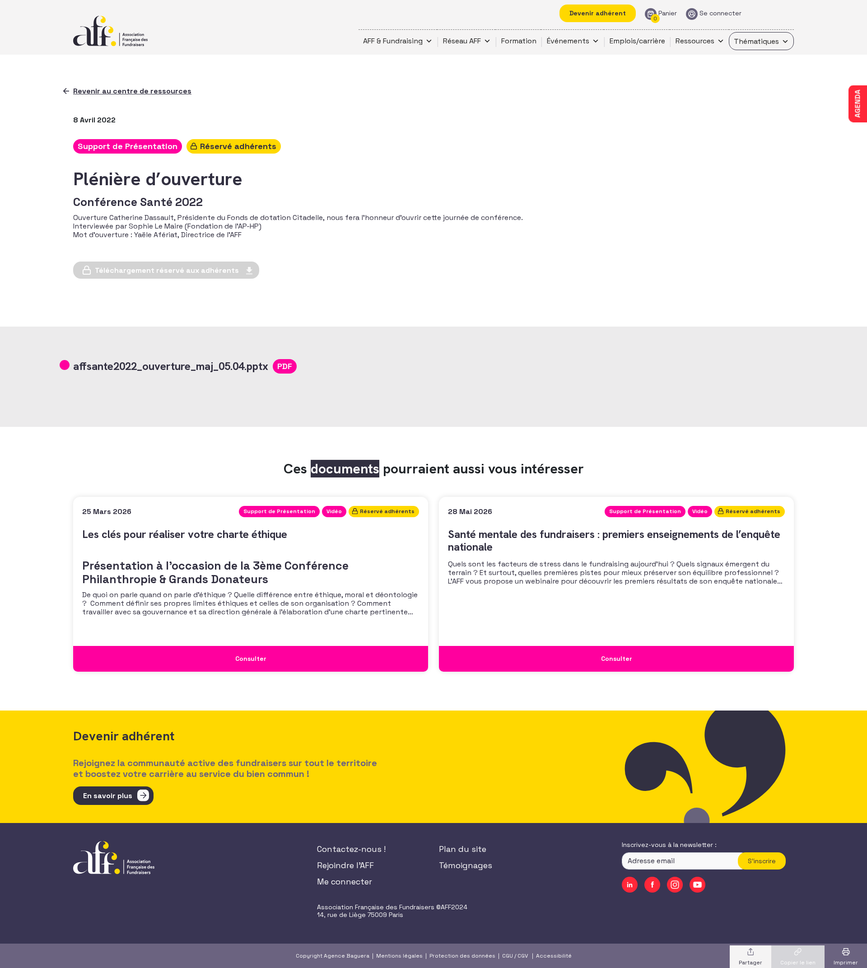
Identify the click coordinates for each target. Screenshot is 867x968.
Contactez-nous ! (351, 849)
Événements (568, 41)
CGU (507, 955)
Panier (667, 13)
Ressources (695, 41)
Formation (518, 41)
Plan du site (462, 849)
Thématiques (756, 41)
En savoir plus (107, 795)
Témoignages (465, 865)
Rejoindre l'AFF (345, 865)
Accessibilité (554, 955)
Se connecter (720, 13)
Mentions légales (399, 955)
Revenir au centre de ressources (132, 91)
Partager (750, 962)
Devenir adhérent (597, 13)
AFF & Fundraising (393, 41)
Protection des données (462, 955)
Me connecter (344, 881)
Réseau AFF (462, 41)
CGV (522, 955)
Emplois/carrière (637, 41)
